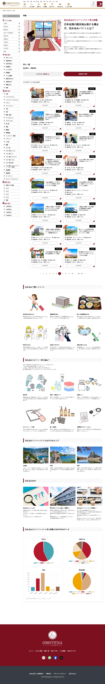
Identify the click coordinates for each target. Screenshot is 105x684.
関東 (31, 1)
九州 (53, 1)
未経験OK (8, 66)
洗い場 (7, 123)
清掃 (7, 126)
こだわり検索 (31, 6)
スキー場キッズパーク (11, 156)
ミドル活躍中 (9, 75)
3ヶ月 (7, 194)
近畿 (44, 1)
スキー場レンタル (10, 159)
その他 (7, 141)
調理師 (7, 129)
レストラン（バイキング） (12, 100)
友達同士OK (9, 81)
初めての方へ (52, 6)
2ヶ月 (7, 191)
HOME (4, 10)
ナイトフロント (9, 105)
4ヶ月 (7, 197)
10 (72, 273)
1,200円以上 (9, 206)
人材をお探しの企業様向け (36, 673)
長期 (7, 200)
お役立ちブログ (71, 651)
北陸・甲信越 (36, 1)
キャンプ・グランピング (12, 179)
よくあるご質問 (68, 6)
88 (78, 273)
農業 (7, 144)
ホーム (24, 6)
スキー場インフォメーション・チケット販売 (12, 166)
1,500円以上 (9, 215)
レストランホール (10, 96)
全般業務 (8, 170)
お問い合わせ (60, 6)
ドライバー (8, 138)
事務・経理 (8, 114)
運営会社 (48, 673)
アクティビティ (9, 120)
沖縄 (57, 1)
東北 (28, 1)
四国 (50, 1)
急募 (7, 87)
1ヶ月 (7, 188)
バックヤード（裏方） (11, 135)
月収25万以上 (9, 63)
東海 (41, 1)
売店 (7, 111)
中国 (47, 1)
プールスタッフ (9, 117)
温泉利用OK (9, 60)
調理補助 (8, 132)
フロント (8, 102)
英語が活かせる (9, 78)
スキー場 (8, 147)
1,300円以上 (9, 209)
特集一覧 (39, 6)
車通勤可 (8, 72)
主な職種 (45, 6)
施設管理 (8, 173)
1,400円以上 (9, 212)
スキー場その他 (9, 162)
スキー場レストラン (11, 150)
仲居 (7, 94)
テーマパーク (9, 176)
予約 (7, 109)
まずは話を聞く (45, 105)
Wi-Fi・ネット (9, 57)
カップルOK (9, 69)
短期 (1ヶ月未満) (10, 185)
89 (82, 273)
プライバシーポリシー (60, 673)
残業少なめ (8, 84)
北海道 (24, 1)
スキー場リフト (9, 153)
